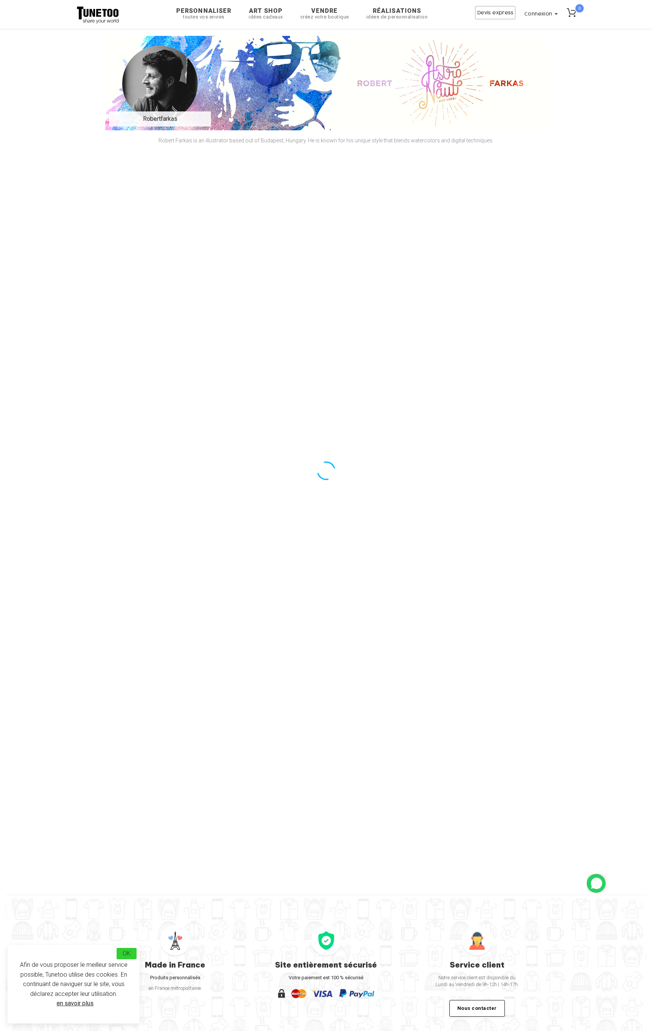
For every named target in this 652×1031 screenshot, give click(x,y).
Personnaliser (203, 13)
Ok (127, 953)
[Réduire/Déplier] (596, 883)
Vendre (324, 13)
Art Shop (266, 13)
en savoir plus (75, 1003)
